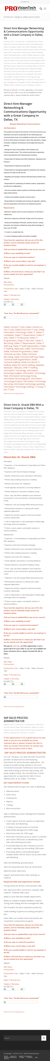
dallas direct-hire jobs (10, 44)
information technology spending (29, 77)
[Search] (39, 8)
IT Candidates (16, 447)
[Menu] (45, 9)
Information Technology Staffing (14, 79)
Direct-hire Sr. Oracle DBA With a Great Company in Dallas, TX (24, 406)
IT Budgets (8, 447)
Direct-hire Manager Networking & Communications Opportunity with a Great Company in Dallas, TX (24, 33)
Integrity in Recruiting (11, 299)
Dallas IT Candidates (10, 47)
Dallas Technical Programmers (18, 351)
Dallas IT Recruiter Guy (12, 295)
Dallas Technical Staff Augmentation (24, 358)
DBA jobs (18, 367)
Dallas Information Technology (27, 44)
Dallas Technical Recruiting (25, 63)
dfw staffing (38, 69)
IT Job (41, 79)
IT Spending (19, 449)
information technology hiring (22, 376)
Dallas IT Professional (15, 49)
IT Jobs (11, 389)
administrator (30, 724)
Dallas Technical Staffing (24, 66)
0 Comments (20, 41)
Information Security (10, 71)
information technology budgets (21, 371)
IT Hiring (35, 79)
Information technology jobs (24, 74)
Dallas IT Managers (31, 47)
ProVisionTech (9, 285)
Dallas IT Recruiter (40, 49)
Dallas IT (40, 44)
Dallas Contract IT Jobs (14, 327)
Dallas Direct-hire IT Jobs (35, 41)
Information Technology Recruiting (28, 441)
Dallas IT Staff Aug (37, 52)
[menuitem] (39, 8)
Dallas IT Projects (28, 49)
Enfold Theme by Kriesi (31, 1053)
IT (25, 79)
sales (25, 733)
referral (21, 746)
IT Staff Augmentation (37, 82)
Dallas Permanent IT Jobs (22, 58)
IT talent (11, 85)
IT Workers (18, 85)
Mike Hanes (8, 282)
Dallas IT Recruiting (10, 52)
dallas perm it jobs (38, 55)
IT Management (12, 82)
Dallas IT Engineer (35, 417)
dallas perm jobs (9, 58)
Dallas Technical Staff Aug (26, 357)
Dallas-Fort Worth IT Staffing (24, 430)
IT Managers (21, 82)
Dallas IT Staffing (27, 55)
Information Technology (25, 71)
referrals (15, 90)
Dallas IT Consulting (23, 417)
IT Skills (12, 449)
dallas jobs (19, 348)
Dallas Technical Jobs (16, 60)
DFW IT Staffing (29, 69)
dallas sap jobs (14, 733)
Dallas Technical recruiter (33, 425)
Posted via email (8, 393)
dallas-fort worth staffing (16, 69)
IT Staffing (26, 449)
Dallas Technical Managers (32, 60)
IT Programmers (38, 447)
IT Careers (29, 79)
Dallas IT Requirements (23, 52)
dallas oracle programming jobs (26, 419)
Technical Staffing (27, 85)
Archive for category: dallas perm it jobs (22, 17)
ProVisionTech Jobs (11, 289)
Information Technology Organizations (19, 439)
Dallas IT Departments (25, 335)
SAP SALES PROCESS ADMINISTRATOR (16, 719)
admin (39, 85)
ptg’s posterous (20, 393)
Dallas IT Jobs (21, 47)
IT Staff (28, 82)
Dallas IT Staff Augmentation (12, 55)
